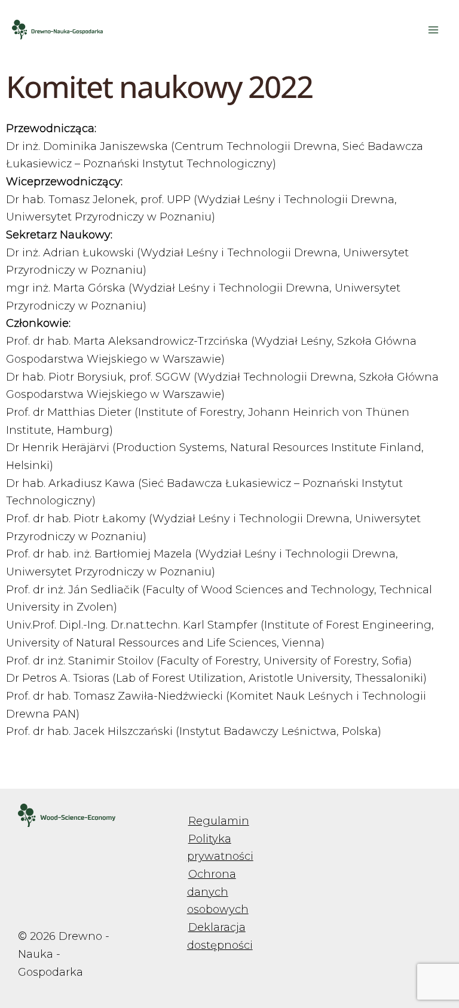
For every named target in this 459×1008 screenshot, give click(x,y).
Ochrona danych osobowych (218, 892)
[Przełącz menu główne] (433, 30)
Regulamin (218, 821)
